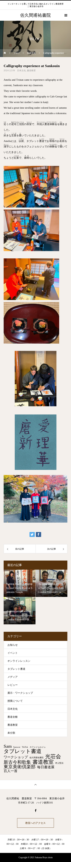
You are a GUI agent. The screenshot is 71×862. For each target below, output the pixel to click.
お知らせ (12, 645)
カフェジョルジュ (38, 747)
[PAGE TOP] (35, 784)
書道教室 (31, 70)
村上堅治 (59, 763)
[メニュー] (65, 15)
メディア (12, 677)
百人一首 (10, 771)
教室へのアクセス (35, 822)
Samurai (16, 747)
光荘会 (53, 756)
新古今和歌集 (17, 762)
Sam (8, 746)
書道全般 (12, 717)
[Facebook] (35, 810)
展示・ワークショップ (20, 693)
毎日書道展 (45, 767)
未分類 (11, 733)
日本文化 (21, 70)
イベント (12, 653)
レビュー (12, 685)
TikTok (25, 747)
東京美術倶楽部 (20, 767)
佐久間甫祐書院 (36, 758)
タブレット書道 (16, 669)
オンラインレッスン (18, 661)
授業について (15, 701)
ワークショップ (16, 757)
